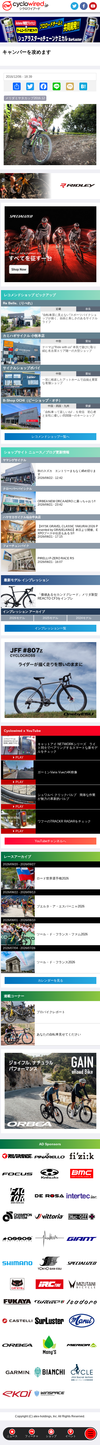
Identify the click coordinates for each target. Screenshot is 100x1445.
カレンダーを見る (50, 980)
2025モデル (50, 618)
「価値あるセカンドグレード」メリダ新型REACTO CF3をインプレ (68, 596)
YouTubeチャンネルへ (50, 841)
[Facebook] (43, 86)
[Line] (56, 86)
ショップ (51, 1436)
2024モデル (84, 618)
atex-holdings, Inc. (45, 1416)
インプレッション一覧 (50, 628)
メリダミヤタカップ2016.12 (25, 98)
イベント (70, 1436)
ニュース (12, 1436)
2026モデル (17, 618)
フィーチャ (31, 1436)
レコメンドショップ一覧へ (50, 436)
